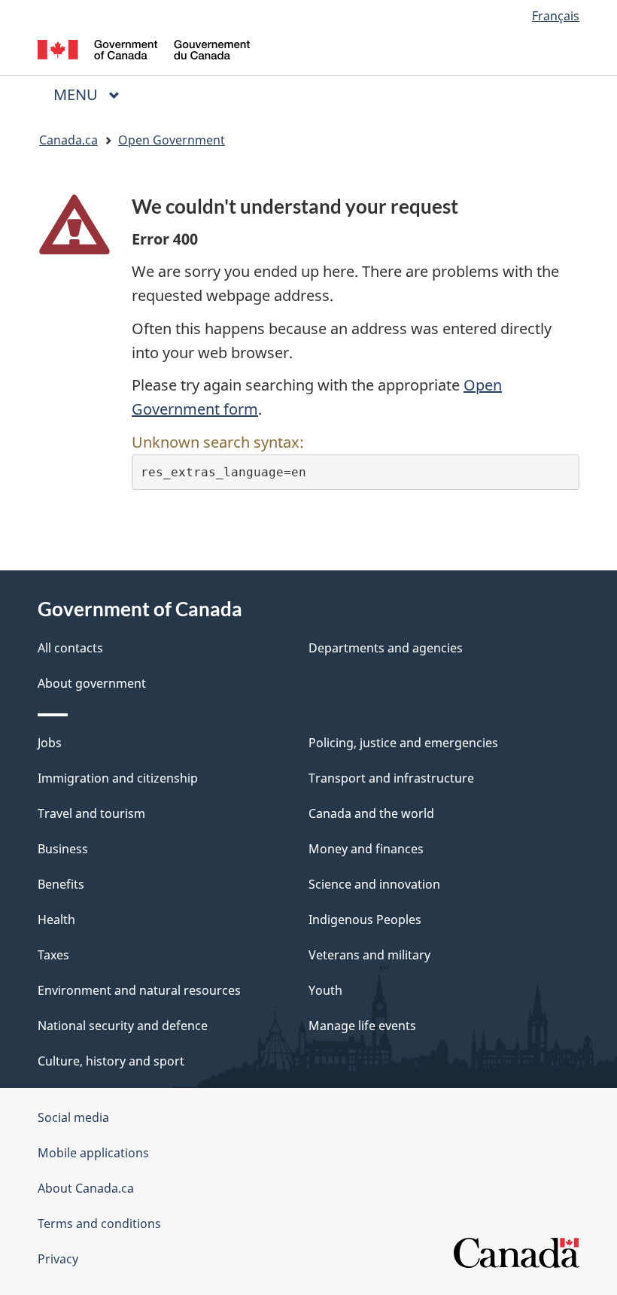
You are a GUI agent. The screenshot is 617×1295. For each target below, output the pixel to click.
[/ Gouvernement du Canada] (144, 48)
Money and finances (366, 849)
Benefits (61, 884)
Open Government (171, 140)
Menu (77, 94)
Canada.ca (68, 140)
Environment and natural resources (139, 990)
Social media (73, 1117)
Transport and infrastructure (391, 778)
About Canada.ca (86, 1188)
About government (92, 683)
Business (63, 849)
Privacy (58, 1259)
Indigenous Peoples (364, 919)
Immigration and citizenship (118, 778)
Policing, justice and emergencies (403, 742)
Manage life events (362, 1025)
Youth (325, 990)
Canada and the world (371, 813)
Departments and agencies (385, 648)
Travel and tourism (91, 813)
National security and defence (123, 1025)
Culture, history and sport (111, 1061)
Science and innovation (374, 884)
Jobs (50, 742)
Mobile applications (93, 1153)
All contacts (70, 648)
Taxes (53, 955)
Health (56, 919)
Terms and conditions (99, 1223)
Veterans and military (369, 955)
